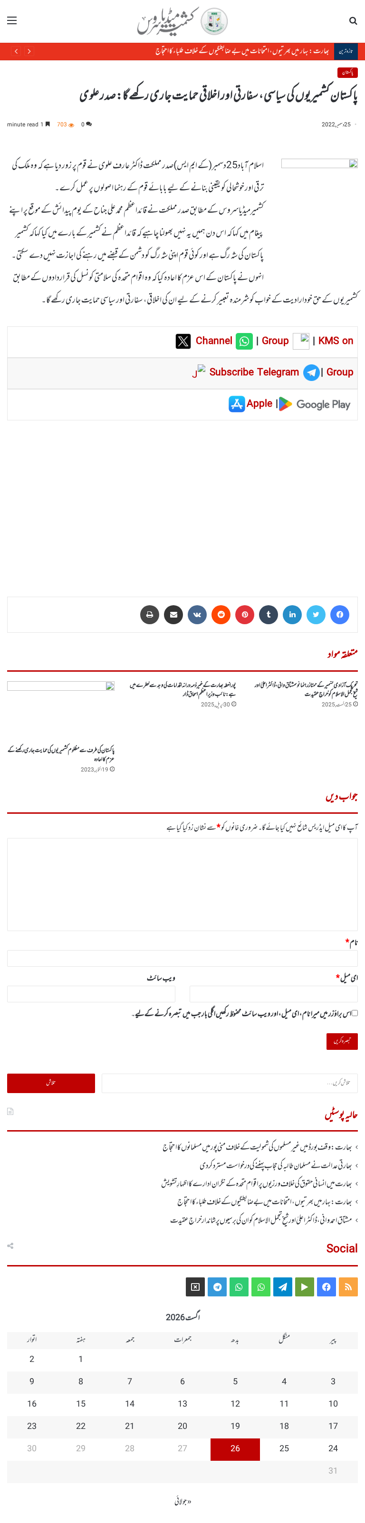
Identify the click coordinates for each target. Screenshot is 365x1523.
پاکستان (347, 72)
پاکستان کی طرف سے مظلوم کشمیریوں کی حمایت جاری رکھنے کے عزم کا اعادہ (61, 755)
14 (129, 1405)
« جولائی (183, 1502)
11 (284, 1405)
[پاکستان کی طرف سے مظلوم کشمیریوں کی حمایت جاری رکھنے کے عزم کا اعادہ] (61, 711)
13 (182, 1405)
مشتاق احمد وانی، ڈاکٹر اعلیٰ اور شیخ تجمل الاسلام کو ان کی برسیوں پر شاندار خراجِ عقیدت (261, 1220)
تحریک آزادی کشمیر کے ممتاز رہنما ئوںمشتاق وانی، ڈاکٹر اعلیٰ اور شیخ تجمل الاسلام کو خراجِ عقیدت (306, 690)
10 (333, 1405)
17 (333, 1427)
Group (274, 341)
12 (235, 1405)
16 (32, 1405)
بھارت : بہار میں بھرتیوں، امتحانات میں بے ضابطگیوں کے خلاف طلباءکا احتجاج (242, 51)
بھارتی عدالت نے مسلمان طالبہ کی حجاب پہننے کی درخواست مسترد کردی (276, 1166)
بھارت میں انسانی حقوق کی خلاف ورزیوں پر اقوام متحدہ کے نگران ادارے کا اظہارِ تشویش (256, 1184)
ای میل (347, 978)
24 (333, 1449)
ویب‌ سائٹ (161, 978)
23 (32, 1427)
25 (284, 1449)
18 (284, 1427)
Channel (216, 341)
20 (182, 1427)
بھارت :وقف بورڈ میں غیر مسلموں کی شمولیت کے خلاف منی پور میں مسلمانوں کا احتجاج (257, 1147)
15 (81, 1405)
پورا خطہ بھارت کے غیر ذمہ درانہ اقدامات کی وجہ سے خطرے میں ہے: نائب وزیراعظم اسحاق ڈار (183, 690)
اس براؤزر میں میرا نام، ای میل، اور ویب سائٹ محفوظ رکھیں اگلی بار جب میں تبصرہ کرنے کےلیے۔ (241, 1014)
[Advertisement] (182, 501)
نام (352, 943)
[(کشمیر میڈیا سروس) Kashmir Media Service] (182, 21)
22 (81, 1427)
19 (235, 1427)
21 (129, 1427)
